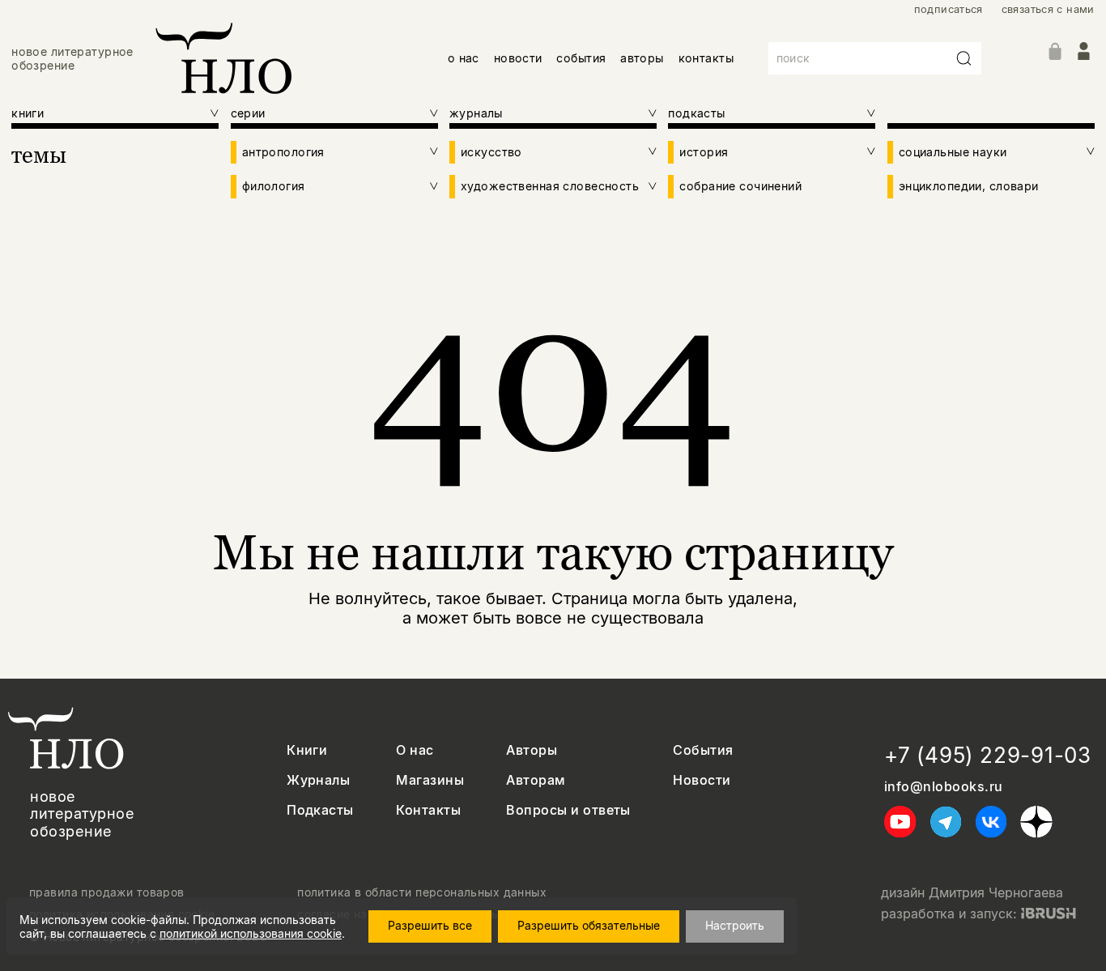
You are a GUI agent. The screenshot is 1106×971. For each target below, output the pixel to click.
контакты (706, 58)
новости (518, 58)
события (581, 58)
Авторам (535, 780)
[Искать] (964, 58)
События (703, 750)
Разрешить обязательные (588, 925)
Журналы (318, 780)
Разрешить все (430, 925)
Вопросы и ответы (568, 810)
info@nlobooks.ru (943, 786)
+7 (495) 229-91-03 (987, 755)
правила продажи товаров (107, 892)
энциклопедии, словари (969, 186)
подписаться (948, 9)
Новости (701, 780)
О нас (414, 750)
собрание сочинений (740, 186)
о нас (463, 58)
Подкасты (320, 810)
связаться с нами (1048, 9)
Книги (307, 750)
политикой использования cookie (251, 933)
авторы (642, 58)
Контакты (428, 810)
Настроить (734, 925)
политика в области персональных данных (422, 892)
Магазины (430, 780)
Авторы (531, 750)
